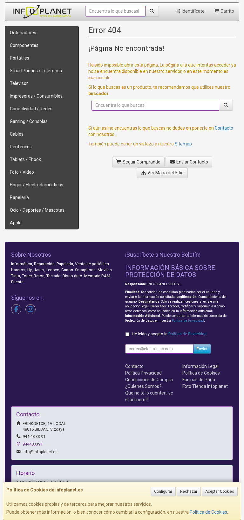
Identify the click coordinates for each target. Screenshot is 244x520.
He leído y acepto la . (169, 333)
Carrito (227, 11)
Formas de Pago (198, 379)
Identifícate (193, 11)
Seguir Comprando (141, 161)
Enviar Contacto (191, 161)
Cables (17, 134)
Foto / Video (22, 172)
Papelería (19, 197)
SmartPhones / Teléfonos (36, 70)
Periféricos (21, 146)
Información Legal (200, 366)
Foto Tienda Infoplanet (205, 386)
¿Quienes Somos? (143, 386)
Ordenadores (23, 32)
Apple (16, 222)
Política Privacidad (143, 373)
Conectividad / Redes (31, 108)
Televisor (19, 83)
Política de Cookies (208, 512)
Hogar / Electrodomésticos (36, 184)
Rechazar (188, 491)
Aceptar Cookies (219, 491)
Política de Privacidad (188, 320)
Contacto (224, 128)
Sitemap (183, 143)
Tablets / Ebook (25, 159)
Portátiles (19, 58)
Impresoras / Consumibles (36, 96)
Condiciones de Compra (149, 379)
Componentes (24, 45)
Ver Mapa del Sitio (165, 172)
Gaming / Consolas (29, 121)
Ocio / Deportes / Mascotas (37, 210)
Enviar (202, 349)
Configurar (163, 491)
